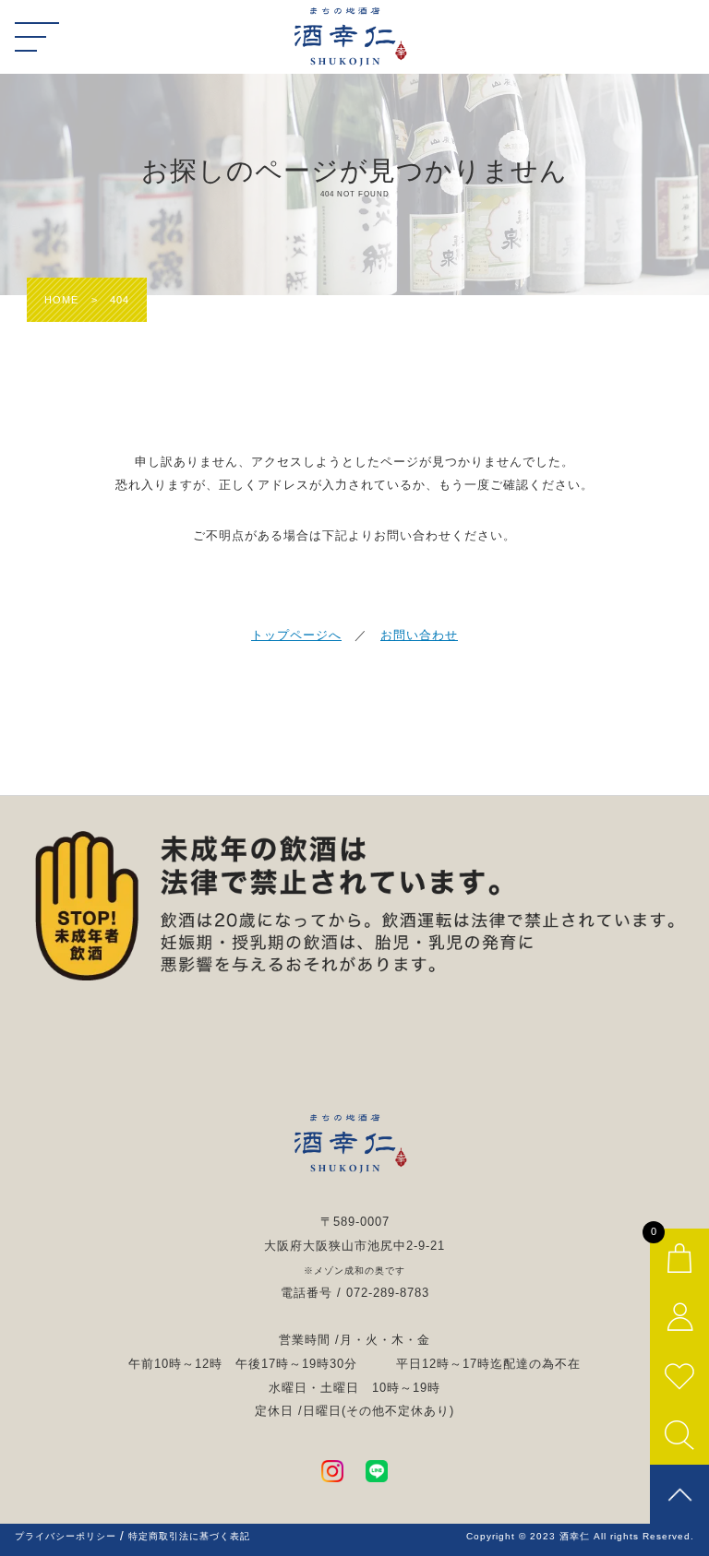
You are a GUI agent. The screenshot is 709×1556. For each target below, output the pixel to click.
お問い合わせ (419, 635)
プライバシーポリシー (65, 1536)
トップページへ (296, 635)
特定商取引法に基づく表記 (189, 1536)
